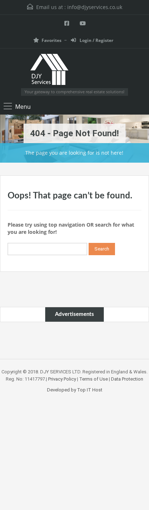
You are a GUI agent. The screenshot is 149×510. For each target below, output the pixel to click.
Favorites (51, 40)
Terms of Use (93, 379)
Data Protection (127, 379)
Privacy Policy (62, 379)
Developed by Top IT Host (74, 390)
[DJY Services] (74, 71)
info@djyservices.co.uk (94, 7)
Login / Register (95, 40)
